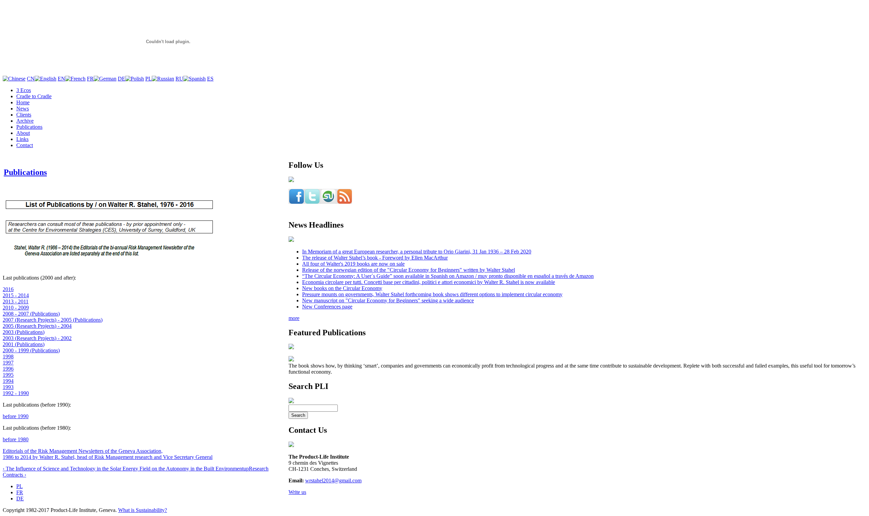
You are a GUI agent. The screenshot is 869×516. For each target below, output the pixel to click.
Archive (25, 121)
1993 (8, 387)
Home (23, 102)
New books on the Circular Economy (342, 288)
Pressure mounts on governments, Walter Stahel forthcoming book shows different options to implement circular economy (432, 294)
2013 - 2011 (16, 301)
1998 (8, 356)
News (22, 108)
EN (61, 79)
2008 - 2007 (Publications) (31, 314)
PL (148, 79)
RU (179, 79)
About (23, 133)
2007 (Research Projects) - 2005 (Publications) (53, 320)
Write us (297, 492)
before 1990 (16, 416)
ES (210, 79)
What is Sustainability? (142, 510)
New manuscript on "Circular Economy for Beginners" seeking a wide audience (388, 300)
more (294, 318)
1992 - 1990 (16, 393)
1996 (8, 369)
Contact (24, 145)
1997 (8, 363)
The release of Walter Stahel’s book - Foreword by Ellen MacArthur (375, 258)
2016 (8, 289)
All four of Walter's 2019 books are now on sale (353, 264)
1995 (8, 375)
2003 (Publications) (23, 332)
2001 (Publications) (23, 344)
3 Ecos (23, 90)
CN (31, 79)
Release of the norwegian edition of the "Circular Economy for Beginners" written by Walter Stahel (408, 270)
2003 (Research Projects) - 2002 (37, 338)
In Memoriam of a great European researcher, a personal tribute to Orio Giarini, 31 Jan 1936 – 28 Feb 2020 (416, 251)
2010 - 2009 (16, 307)
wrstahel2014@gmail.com (333, 480)
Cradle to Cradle (34, 96)
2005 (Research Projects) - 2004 (37, 326)
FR (90, 79)
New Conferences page (327, 306)
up (246, 468)
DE (121, 79)
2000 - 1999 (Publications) (31, 350)
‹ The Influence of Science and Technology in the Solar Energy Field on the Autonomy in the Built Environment (123, 468)
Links (22, 139)
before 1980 (16, 439)
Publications (29, 127)
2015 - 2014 (16, 295)
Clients (23, 115)
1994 (8, 381)
